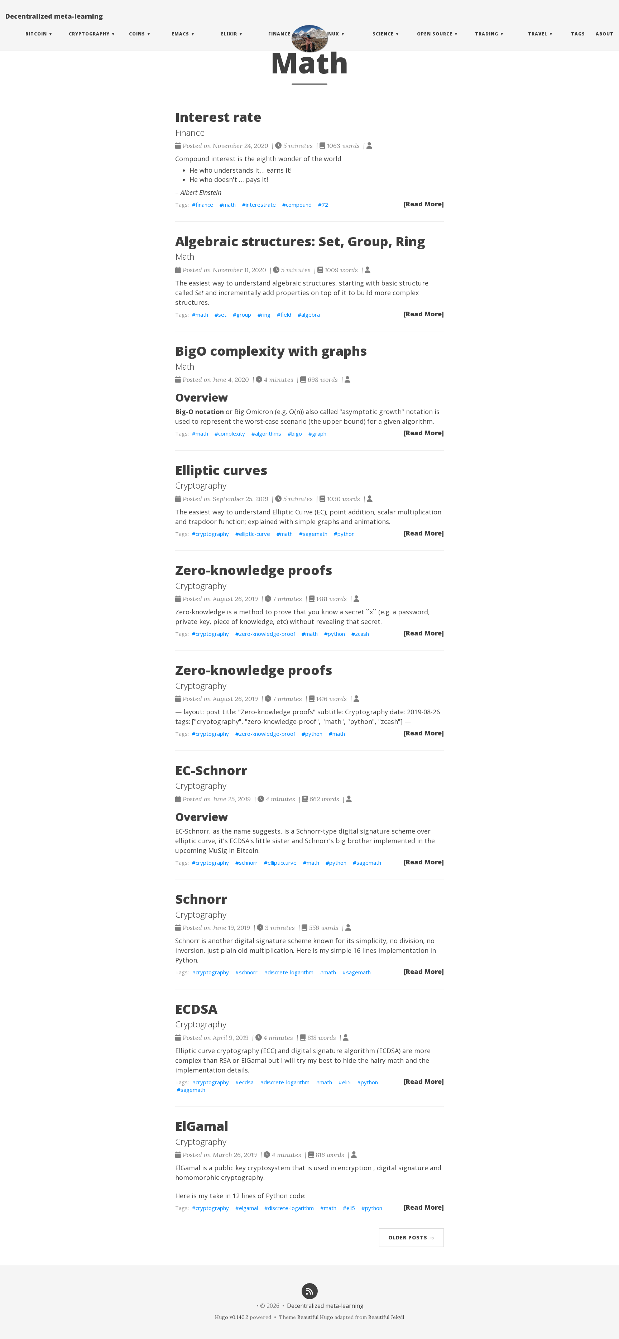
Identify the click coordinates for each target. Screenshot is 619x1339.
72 (325, 204)
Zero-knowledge (200, 612)
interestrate (261, 204)
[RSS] (309, 1290)
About (605, 34)
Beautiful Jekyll (386, 1317)
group (243, 314)
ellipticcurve (282, 862)
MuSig (217, 850)
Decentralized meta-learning (54, 16)
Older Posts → (411, 1237)
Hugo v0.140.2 (231, 1317)
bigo (296, 433)
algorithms (268, 433)
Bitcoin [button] (36, 34)
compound (299, 204)
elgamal (248, 1207)
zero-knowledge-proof (267, 633)
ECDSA (239, 840)
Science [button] (383, 34)
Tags (578, 34)
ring (265, 314)
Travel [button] (537, 34)
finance (204, 204)
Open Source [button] (434, 34)
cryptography (212, 533)
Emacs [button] (180, 34)
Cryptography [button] (89, 34)
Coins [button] (137, 34)
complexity (231, 433)
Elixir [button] (229, 34)
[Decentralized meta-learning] (309, 38)
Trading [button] (486, 34)
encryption (354, 1167)
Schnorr (317, 840)
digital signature (402, 1167)
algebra (310, 314)
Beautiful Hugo (315, 1317)
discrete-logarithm (290, 972)
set (222, 314)
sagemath (315, 533)
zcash (362, 633)
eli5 (346, 1082)
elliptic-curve (254, 533)
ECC (268, 1050)
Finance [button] (279, 34)
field (285, 314)
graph (319, 433)
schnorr (248, 862)
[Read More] (424, 204)
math (229, 204)
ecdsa (246, 1082)
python (346, 533)
